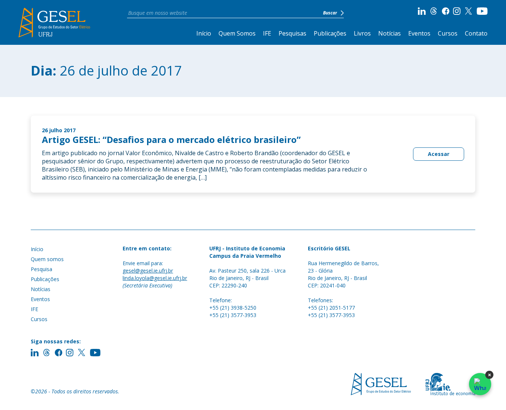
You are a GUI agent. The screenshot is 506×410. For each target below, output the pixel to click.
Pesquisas (292, 33)
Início (203, 33)
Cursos (447, 33)
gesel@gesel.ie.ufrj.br (148, 270)
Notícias (389, 33)
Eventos (419, 33)
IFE (267, 33)
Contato (476, 33)
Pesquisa (41, 269)
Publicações (330, 33)
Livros (362, 33)
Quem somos (47, 259)
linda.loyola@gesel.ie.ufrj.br (155, 277)
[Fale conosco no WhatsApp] (480, 384)
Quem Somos (237, 33)
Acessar (438, 153)
